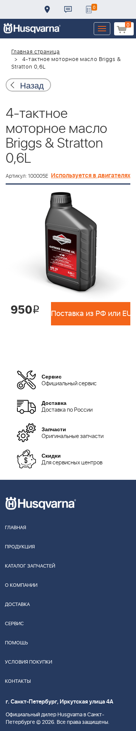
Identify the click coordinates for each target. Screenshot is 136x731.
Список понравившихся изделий (89, 9)
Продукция (20, 547)
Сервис (14, 623)
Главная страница (35, 52)
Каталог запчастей (30, 566)
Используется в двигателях (90, 175)
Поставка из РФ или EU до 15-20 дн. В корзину (90, 313)
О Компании (21, 585)
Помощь (16, 643)
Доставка (47, 9)
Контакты (68, 9)
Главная (15, 527)
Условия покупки (28, 662)
